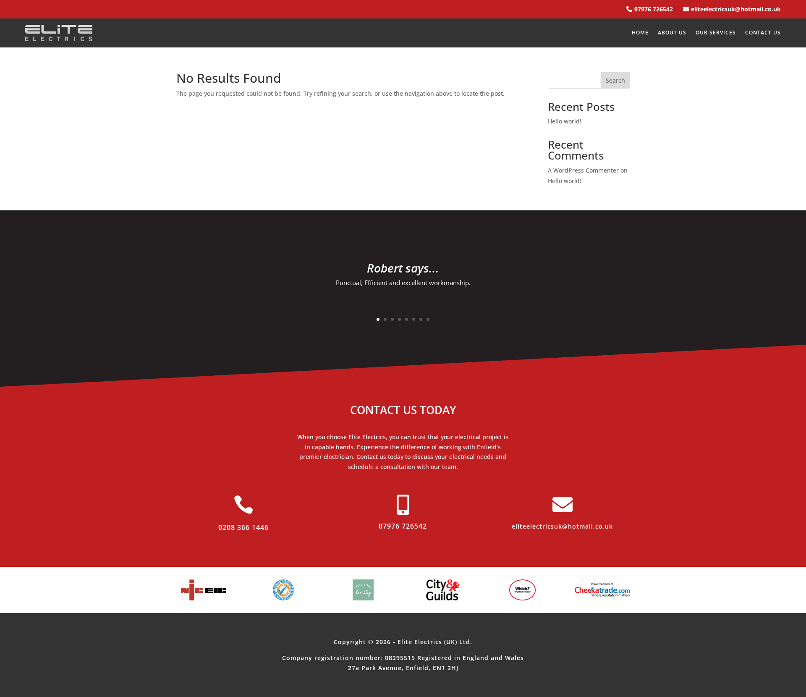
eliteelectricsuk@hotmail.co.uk (736, 9)
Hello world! (564, 121)
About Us (672, 33)
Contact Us (763, 33)
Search (615, 80)
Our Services (716, 33)
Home (640, 33)
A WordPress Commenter (583, 170)
